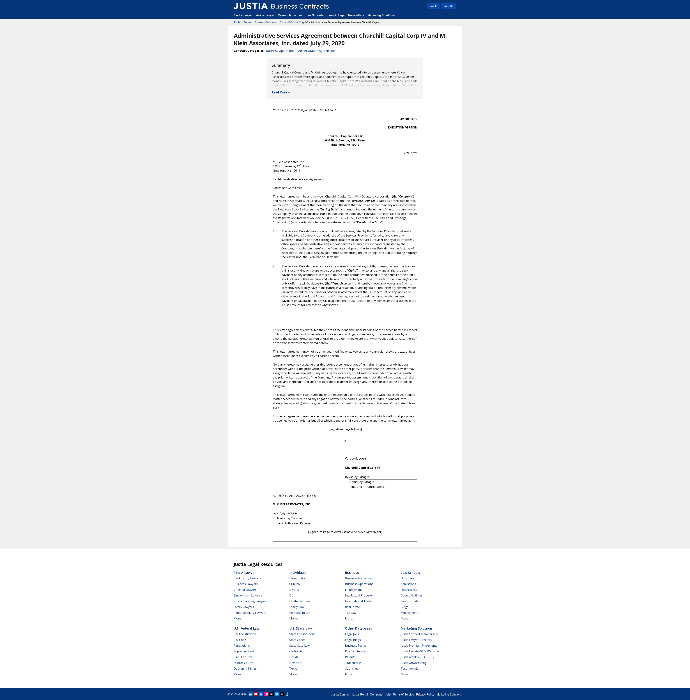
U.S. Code (240, 640)
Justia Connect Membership (419, 634)
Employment (353, 590)
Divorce (294, 590)
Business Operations (280, 51)
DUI (292, 595)
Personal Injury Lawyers (250, 613)
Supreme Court (244, 651)
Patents (350, 657)
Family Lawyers (244, 607)
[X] (282, 694)
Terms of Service (403, 694)
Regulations (242, 646)
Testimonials (409, 669)
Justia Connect (340, 694)
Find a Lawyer (243, 15)
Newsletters (356, 15)
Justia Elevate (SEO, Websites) (420, 651)
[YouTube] (256, 694)
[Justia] (251, 6)
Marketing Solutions (381, 15)
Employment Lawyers (248, 595)
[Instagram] (266, 694)
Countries (351, 669)
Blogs (404, 607)
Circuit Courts (243, 657)
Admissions (408, 584)
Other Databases (358, 628)
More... (238, 618)
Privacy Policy (425, 694)
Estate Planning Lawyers (250, 601)
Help (388, 694)
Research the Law (290, 15)
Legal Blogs (353, 640)
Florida (293, 657)
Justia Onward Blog (414, 663)
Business (352, 572)
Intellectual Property (359, 595)
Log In (434, 5)
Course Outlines (411, 595)
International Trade (358, 601)
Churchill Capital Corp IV (294, 22)
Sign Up (448, 5)
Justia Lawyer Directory (416, 640)
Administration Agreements (316, 51)
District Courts (243, 663)
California (295, 651)
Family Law (296, 607)
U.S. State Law (300, 628)
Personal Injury (299, 613)
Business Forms (355, 646)
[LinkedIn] (251, 694)
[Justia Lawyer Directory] (287, 694)
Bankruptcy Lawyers (247, 578)
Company (376, 694)
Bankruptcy (297, 578)
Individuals (297, 572)
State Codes (297, 640)
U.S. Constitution (245, 634)
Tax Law (350, 613)
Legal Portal (360, 694)
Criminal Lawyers (245, 590)
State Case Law (299, 646)
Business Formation (358, 578)
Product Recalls (355, 651)
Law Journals (409, 601)
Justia (237, 22)
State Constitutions (302, 634)
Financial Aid (409, 590)
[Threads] (271, 694)
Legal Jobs (352, 634)
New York (295, 663)
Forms (247, 22)
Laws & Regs (336, 15)
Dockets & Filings (245, 669)
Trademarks (353, 663)
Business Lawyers (246, 584)
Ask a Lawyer (265, 15)
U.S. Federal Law (246, 628)
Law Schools (314, 15)
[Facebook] (261, 694)
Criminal (294, 584)
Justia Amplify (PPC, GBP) (417, 657)
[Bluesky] (277, 694)
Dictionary (408, 578)
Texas (293, 669)
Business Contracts (265, 22)
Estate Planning (299, 601)
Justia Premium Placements (419, 646)
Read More (279, 92)
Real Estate (352, 607)
